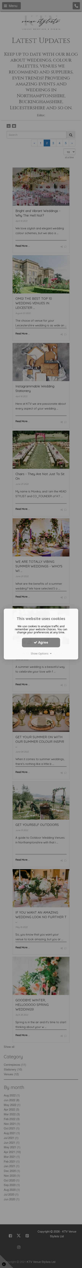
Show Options (40, 653)
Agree (42, 642)
